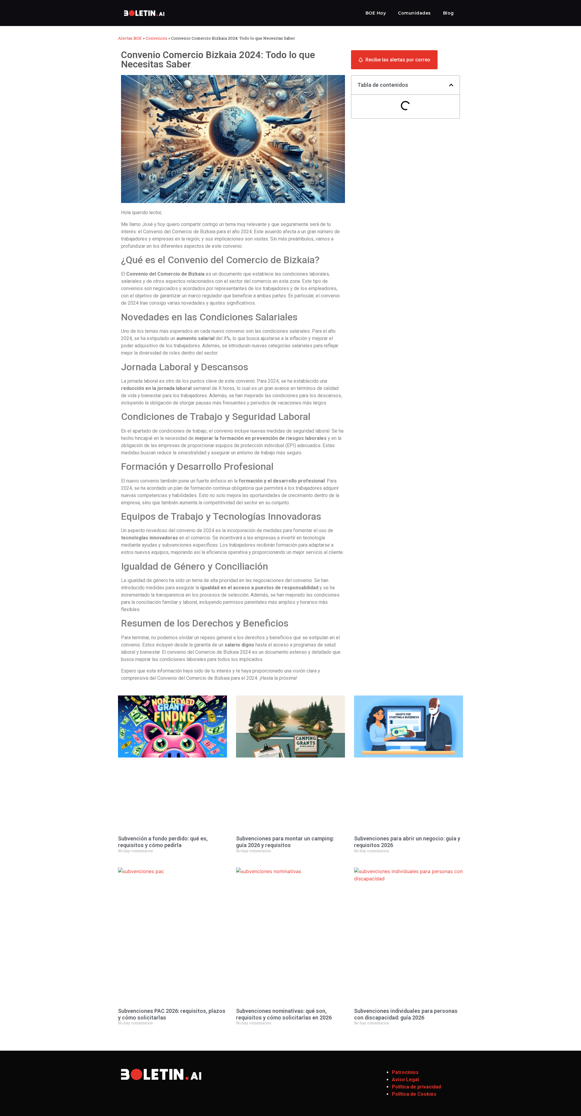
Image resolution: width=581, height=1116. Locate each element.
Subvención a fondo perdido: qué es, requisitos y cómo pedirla (163, 841)
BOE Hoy (376, 13)
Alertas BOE (130, 38)
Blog (448, 13)
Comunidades (414, 13)
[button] (451, 85)
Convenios (156, 38)
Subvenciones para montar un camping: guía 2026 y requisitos (285, 841)
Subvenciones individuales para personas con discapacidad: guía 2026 (406, 1014)
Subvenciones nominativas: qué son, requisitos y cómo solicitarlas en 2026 (284, 1014)
